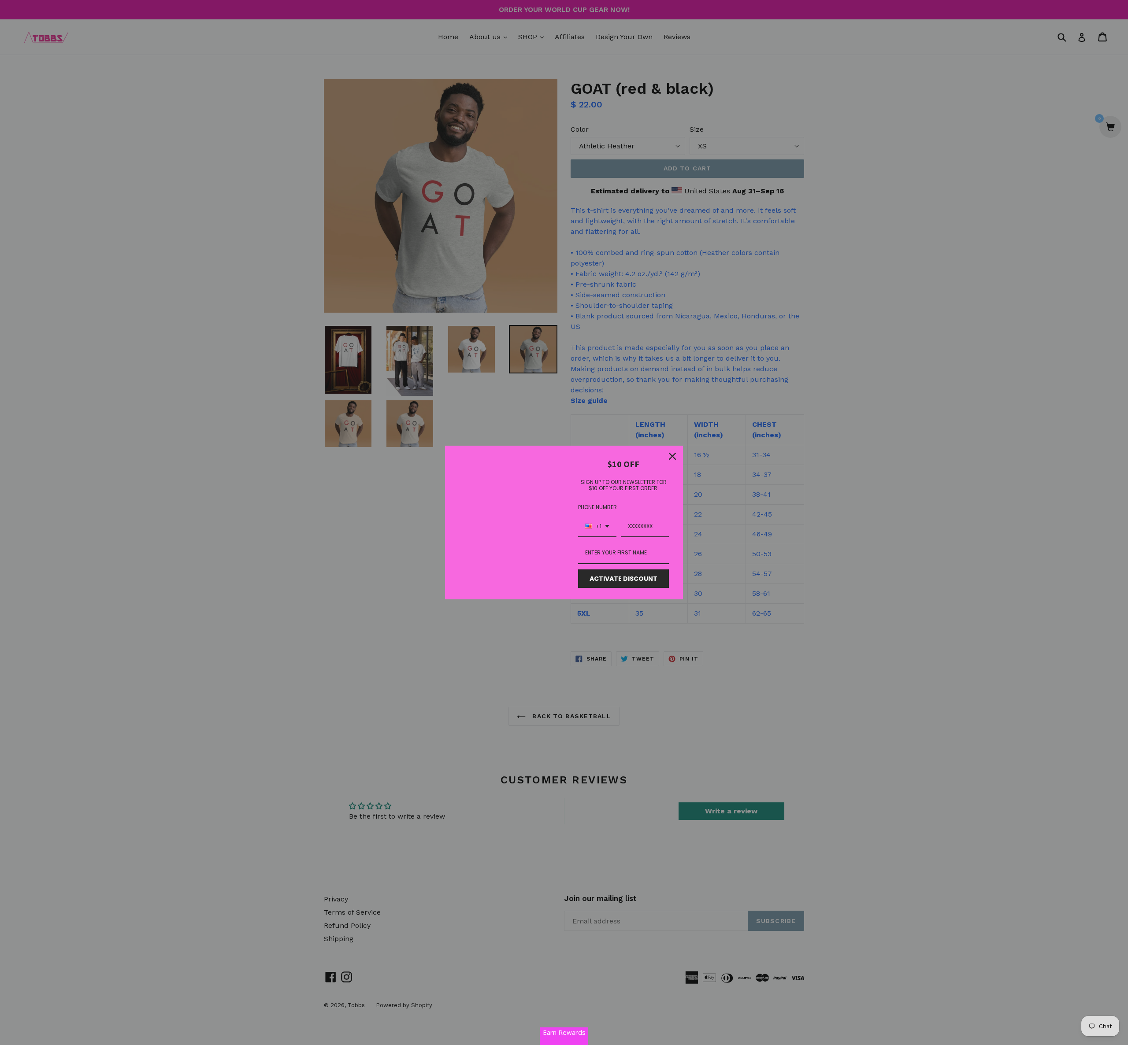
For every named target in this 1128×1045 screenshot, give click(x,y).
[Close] (672, 456)
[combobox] (597, 526)
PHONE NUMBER (597, 507)
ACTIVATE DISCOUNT (623, 578)
